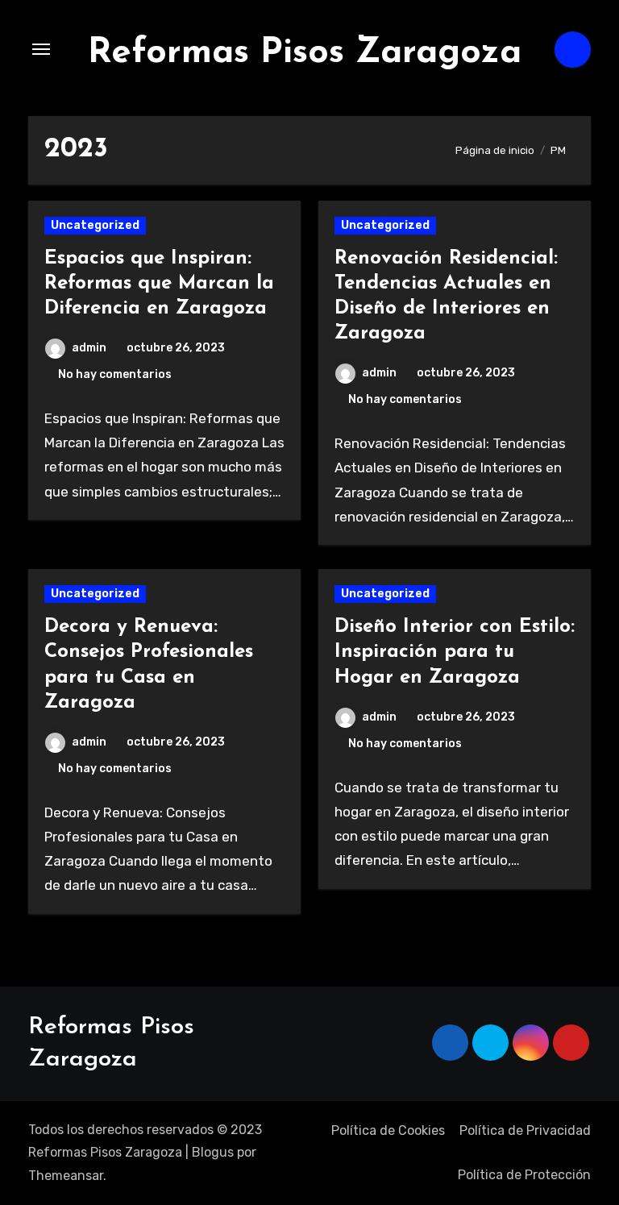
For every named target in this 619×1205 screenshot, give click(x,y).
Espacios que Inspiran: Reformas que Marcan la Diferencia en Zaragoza (159, 283)
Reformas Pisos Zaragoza (304, 53)
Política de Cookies (388, 1130)
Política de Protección (524, 1174)
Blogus (213, 1152)
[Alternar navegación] (41, 49)
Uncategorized (95, 225)
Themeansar (65, 1175)
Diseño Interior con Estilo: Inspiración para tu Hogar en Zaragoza (454, 652)
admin (89, 348)
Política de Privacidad (525, 1130)
